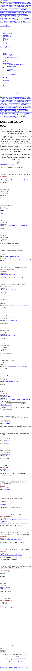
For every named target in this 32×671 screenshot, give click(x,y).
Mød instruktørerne (11, 66)
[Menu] (0, 29)
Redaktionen (3, 176)
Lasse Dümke (3, 501)
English (5, 83)
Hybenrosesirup (4, 345)
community (6, 42)
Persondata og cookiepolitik (16, 661)
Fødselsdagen (4, 315)
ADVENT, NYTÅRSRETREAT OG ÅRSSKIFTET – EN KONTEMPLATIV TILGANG (15, 567)
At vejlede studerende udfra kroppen (11, 250)
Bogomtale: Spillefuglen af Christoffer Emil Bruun (15, 174)
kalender (5, 39)
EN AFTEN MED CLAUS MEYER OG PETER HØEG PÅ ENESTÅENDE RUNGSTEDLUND (14, 533)
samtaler (5, 35)
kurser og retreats (7, 33)
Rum (1, 220)
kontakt (5, 41)
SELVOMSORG (5, 450)
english (5, 43)
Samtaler (5, 61)
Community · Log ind (9, 74)
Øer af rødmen (4, 330)
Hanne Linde (3, 585)
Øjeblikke (3, 235)
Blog (4, 67)
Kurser (8, 60)
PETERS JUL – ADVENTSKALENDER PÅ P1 (14, 549)
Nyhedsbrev (6, 80)
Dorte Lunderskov (5, 362)
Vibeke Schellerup (5, 347)
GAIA (6, 399)
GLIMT (2, 401)
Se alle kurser (10, 56)
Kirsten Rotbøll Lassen (6, 516)
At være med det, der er (7, 360)
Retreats (9, 58)
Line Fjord (2, 207)
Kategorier (3, 398)
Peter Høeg (3, 437)
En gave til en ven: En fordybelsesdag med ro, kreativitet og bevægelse (14, 268)
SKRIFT (21, 399)
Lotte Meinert (3, 253)
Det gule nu (3, 299)
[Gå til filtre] (18, 163)
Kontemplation (5, 26)
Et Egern (2, 391)
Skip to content (4, 0)
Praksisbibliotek (7, 63)
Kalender (5, 77)
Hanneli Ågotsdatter (5, 286)
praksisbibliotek (7, 36)
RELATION (12, 399)
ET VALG (3, 583)
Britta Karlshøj (4, 192)
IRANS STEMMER (6, 598)
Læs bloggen (10, 69)
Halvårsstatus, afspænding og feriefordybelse (13, 284)
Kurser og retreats (7, 54)
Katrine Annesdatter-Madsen (7, 317)
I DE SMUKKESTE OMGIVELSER (11, 514)
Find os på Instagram (7, 607)
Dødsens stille (4, 376)
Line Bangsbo (3, 222)
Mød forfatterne (11, 70)
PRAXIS (2, 399)
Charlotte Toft (3, 332)
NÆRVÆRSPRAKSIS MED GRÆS (11, 499)
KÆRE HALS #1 (5, 465)
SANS (17, 399)
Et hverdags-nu (4, 189)
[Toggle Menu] (0, 50)
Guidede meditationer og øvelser (15, 64)
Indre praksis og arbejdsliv (13, 57)
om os (4, 32)
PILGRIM (27, 399)
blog (4, 38)
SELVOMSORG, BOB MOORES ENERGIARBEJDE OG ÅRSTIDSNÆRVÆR (14, 417)
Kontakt (5, 86)
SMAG (6, 401)
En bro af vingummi (6, 205)
